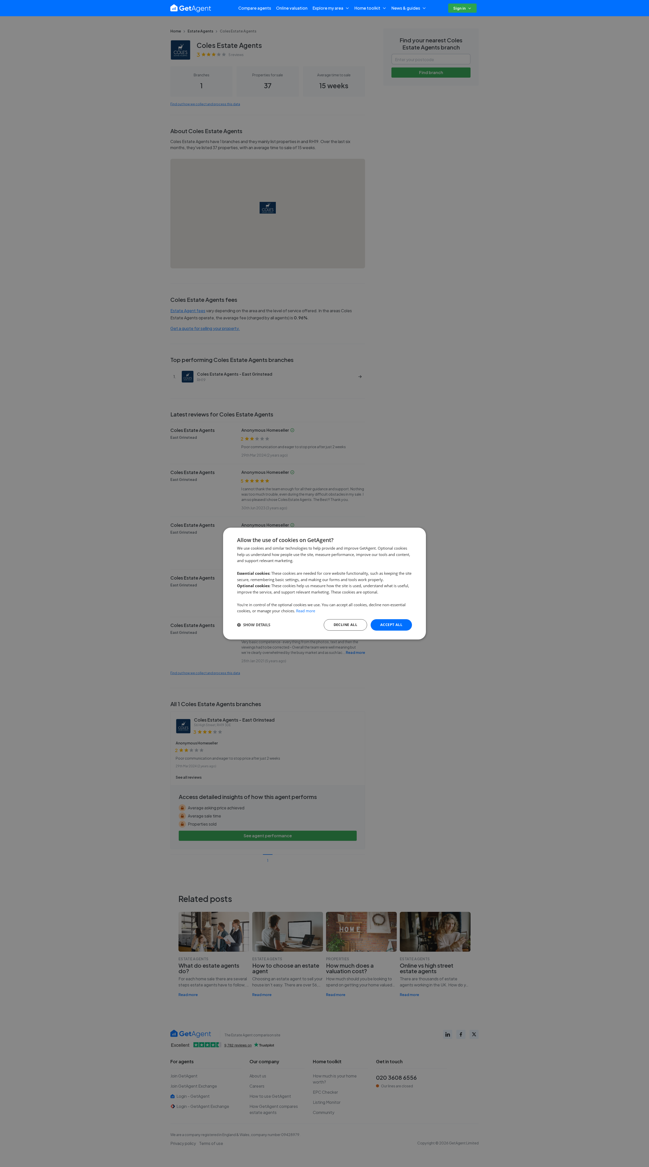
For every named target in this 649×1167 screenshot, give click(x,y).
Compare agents (254, 8)
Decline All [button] (345, 624)
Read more (305, 611)
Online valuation (292, 8)
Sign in (459, 8)
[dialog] (324, 583)
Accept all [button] (391, 624)
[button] (253, 625)
